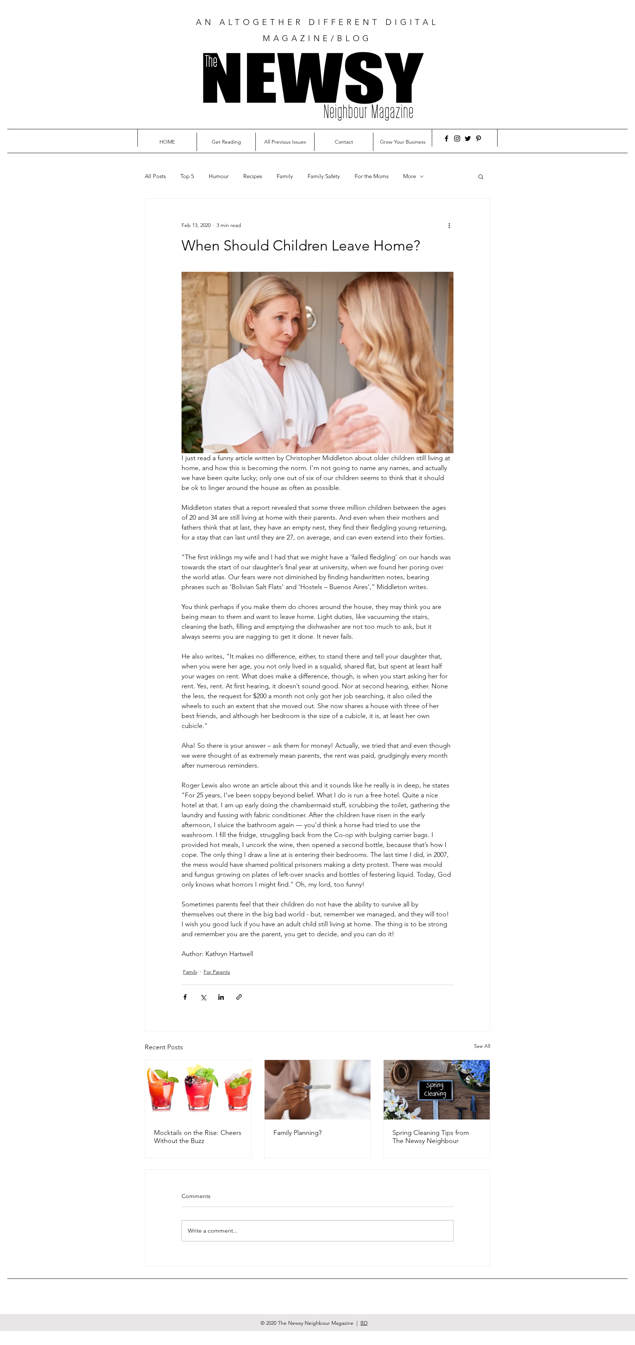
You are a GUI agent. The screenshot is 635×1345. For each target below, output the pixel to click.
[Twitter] (468, 138)
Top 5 (187, 176)
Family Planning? (297, 1133)
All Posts (155, 176)
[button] (480, 176)
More (409, 176)
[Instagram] (457, 138)
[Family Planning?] (318, 1089)
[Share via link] (239, 997)
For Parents (217, 972)
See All (482, 1046)
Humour (219, 176)
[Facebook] (446, 138)
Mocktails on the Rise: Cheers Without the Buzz (197, 1137)
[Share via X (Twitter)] (203, 997)
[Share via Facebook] (185, 997)
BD (363, 1323)
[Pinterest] (478, 138)
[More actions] (449, 225)
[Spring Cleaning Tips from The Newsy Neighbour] (437, 1089)
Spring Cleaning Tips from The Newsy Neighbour (430, 1137)
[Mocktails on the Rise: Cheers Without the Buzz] (198, 1089)
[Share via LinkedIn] (221, 997)
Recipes (252, 176)
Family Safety (324, 176)
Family (285, 176)
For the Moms (371, 176)
